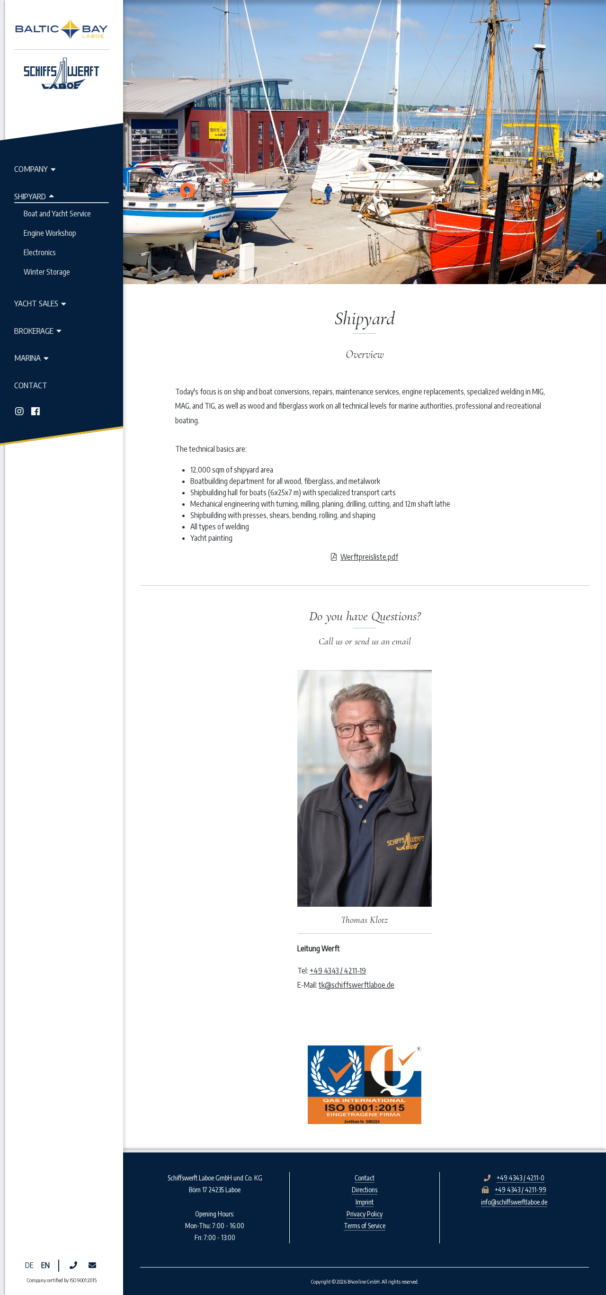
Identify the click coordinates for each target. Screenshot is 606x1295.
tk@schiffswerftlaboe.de (356, 985)
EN (45, 1265)
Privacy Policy (365, 1214)
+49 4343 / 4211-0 (520, 1178)
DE (29, 1265)
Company (31, 168)
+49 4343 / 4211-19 (338, 970)
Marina (27, 357)
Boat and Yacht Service (57, 213)
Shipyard (30, 196)
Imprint (365, 1202)
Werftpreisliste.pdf (369, 557)
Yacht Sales (36, 303)
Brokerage (33, 330)
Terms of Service (364, 1226)
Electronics (40, 252)
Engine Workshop (50, 233)
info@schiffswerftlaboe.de (514, 1202)
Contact (30, 385)
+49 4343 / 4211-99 (520, 1190)
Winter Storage (47, 272)
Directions (364, 1190)
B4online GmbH (364, 1281)
